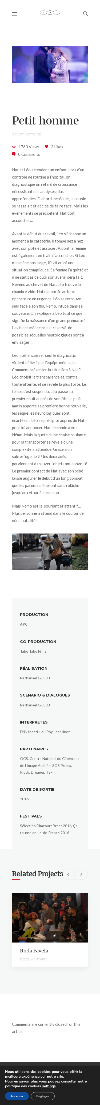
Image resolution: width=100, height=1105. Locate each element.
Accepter (16, 1096)
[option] (50, 930)
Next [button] (81, 874)
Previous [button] (68, 874)
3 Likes (57, 146)
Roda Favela (34, 951)
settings (49, 1086)
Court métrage (26, 134)
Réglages (42, 1096)
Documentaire (33, 959)
